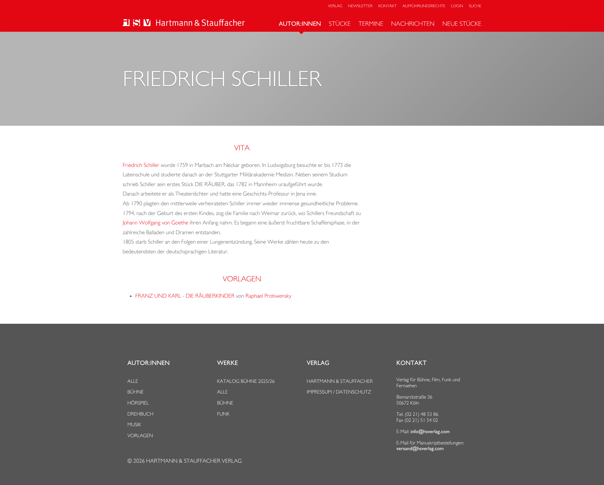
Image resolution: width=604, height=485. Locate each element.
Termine (371, 23)
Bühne (135, 392)
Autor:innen (300, 24)
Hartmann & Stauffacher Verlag (194, 461)
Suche (475, 6)
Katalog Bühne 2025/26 (246, 381)
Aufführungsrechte (423, 6)
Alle (132, 381)
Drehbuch (140, 414)
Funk (223, 414)
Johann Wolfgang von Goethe (155, 222)
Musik (134, 424)
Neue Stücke (461, 23)
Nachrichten (412, 23)
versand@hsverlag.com (420, 448)
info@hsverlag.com (430, 431)
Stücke (339, 23)
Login (457, 6)
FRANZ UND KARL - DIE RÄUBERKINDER (185, 296)
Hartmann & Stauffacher (340, 381)
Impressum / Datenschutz (339, 392)
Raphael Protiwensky (269, 296)
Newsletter (360, 6)
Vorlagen (140, 435)
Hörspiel (138, 403)
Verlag (335, 6)
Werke (227, 363)
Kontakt (387, 6)
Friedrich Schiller (141, 165)
